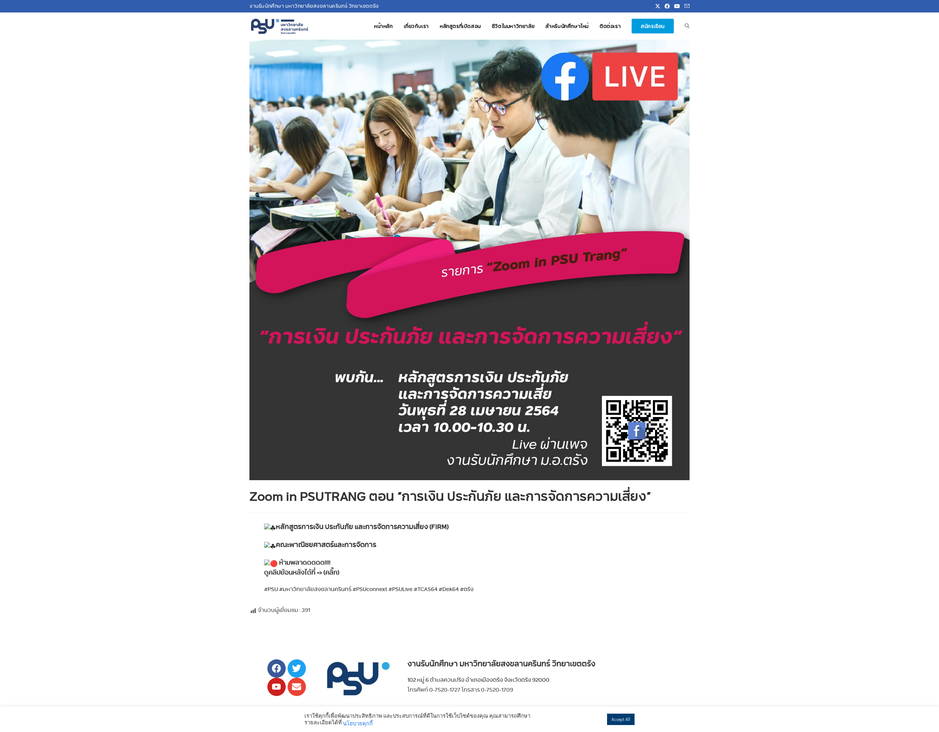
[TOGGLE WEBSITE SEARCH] (687, 26)
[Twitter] (297, 668)
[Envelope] (297, 687)
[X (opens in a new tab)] (657, 6)
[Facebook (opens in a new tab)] (667, 6)
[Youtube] (276, 687)
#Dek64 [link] (449, 589)
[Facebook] (276, 668)
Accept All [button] (620, 719)
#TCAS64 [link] (426, 589)
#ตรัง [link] (467, 589)
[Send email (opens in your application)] (686, 6)
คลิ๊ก (331, 572)
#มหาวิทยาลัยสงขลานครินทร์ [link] (315, 589)
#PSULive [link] (400, 589)
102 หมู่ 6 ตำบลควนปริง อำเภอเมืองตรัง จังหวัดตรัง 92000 (478, 679)
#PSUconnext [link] (369, 589)
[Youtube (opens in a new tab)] (677, 6)
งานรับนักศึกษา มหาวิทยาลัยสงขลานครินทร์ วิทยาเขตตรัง (501, 663)
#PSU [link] (271, 589)
